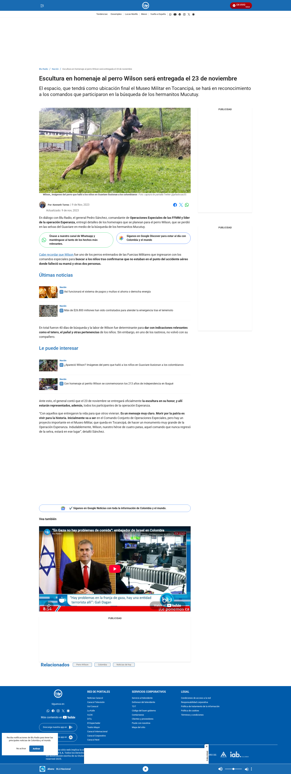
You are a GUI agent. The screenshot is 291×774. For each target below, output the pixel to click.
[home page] (145, 5)
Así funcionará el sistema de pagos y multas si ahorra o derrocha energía (107, 291)
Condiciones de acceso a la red (196, 698)
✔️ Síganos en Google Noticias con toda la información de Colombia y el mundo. (117, 508)
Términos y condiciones (192, 715)
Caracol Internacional (97, 732)
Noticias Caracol (95, 698)
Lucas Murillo (131, 14)
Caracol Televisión (96, 702)
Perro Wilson (82, 664)
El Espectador (93, 723)
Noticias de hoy (124, 664)
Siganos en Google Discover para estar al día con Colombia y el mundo (156, 237)
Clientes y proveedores (142, 719)
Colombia (102, 664)
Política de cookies (190, 711)
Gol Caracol (92, 706)
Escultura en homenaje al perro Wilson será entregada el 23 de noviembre (97, 69)
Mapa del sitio (138, 727)
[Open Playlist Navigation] (251, 769)
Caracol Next (93, 740)
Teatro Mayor (93, 727)
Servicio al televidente (142, 698)
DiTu (89, 719)
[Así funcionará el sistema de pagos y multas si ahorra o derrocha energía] (48, 292)
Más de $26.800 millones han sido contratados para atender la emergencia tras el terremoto (118, 310)
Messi (144, 14)
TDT (134, 706)
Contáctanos (138, 715)
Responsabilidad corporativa (194, 702)
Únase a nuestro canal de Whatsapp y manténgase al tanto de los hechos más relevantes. (73, 239)
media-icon (145, 769)
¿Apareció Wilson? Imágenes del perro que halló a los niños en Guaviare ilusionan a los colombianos (124, 364)
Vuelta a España (158, 14)
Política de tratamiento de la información (200, 706)
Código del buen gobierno (144, 711)
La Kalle (91, 711)
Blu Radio (43, 69)
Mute (220, 769)
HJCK (90, 715)
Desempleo (116, 14)
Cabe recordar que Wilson (56, 254)
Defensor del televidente (143, 702)
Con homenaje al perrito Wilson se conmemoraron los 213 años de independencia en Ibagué (118, 383)
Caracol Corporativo (96, 736)
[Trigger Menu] (42, 5)
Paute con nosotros (141, 723)
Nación (55, 69)
